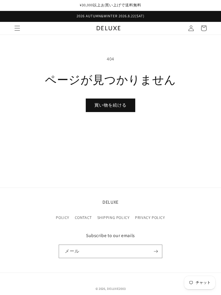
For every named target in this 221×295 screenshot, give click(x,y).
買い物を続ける (110, 105)
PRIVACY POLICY (150, 217)
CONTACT (83, 217)
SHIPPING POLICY (113, 217)
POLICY (62, 217)
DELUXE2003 (116, 289)
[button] (17, 28)
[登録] (155, 251)
